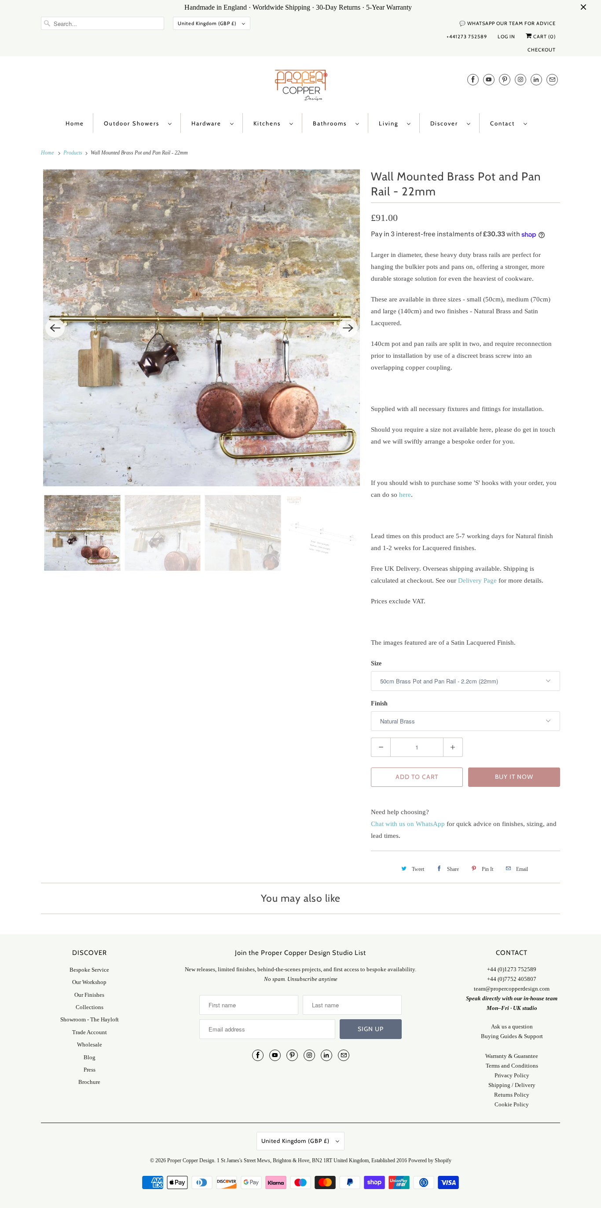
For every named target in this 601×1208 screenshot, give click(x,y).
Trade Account (89, 1032)
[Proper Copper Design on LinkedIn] (536, 79)
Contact (504, 123)
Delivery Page (477, 580)
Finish (379, 703)
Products (73, 153)
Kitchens (269, 123)
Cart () (544, 36)
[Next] (348, 328)
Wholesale (89, 1044)
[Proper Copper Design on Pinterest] (504, 79)
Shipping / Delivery (511, 1085)
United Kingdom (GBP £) (208, 23)
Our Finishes (89, 994)
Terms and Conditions (512, 1065)
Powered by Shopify (429, 1160)
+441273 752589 (467, 36)
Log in (506, 36)
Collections (89, 1007)
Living (391, 123)
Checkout (542, 50)
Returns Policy (511, 1094)
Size (376, 663)
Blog (89, 1057)
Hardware (208, 123)
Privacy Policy (512, 1075)
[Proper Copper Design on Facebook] (473, 79)
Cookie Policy (512, 1104)
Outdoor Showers (134, 123)
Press (89, 1069)
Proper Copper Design (190, 1160)
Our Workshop (89, 982)
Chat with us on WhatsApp (408, 823)
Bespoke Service (89, 969)
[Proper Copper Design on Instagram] (520, 79)
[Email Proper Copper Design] (552, 79)
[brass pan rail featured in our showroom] (201, 327)
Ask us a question (512, 1026)
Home (75, 123)
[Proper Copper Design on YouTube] (489, 79)
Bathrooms (332, 123)
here (405, 494)
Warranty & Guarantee (511, 1056)
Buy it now (514, 777)
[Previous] (55, 328)
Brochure (89, 1082)
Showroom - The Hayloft (89, 1019)
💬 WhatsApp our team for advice (507, 23)
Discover (446, 123)
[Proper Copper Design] (300, 87)
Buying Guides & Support (512, 1036)
